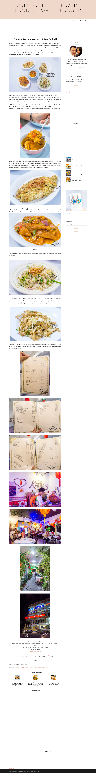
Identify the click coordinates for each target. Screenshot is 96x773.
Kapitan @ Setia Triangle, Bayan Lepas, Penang (78, 180)
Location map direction (35, 651)
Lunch (30, 667)
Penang (40, 667)
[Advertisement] (35, 30)
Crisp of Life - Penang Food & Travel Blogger (48, 8)
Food (27, 667)
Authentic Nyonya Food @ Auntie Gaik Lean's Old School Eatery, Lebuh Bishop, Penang (79, 173)
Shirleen (23, 656)
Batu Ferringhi (17, 667)
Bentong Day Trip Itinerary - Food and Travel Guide (78, 166)
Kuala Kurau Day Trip (77, 159)
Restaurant (45, 667)
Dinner (23, 667)
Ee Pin (27, 656)
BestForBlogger (37, 771)
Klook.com (68, 92)
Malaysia (35, 667)
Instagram (48, 655)
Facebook (42, 655)
